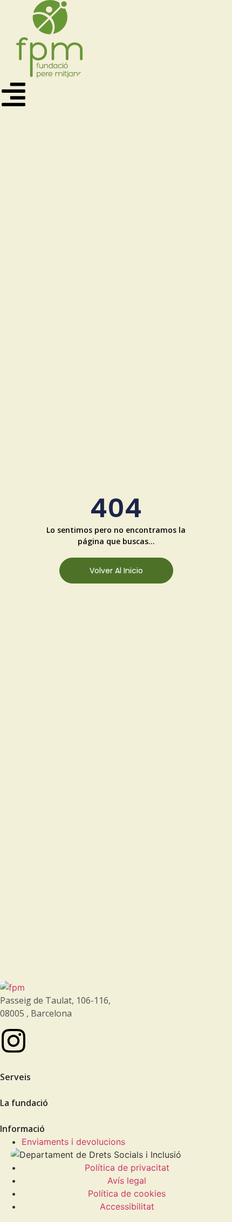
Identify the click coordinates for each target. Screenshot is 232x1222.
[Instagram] (13, 1040)
